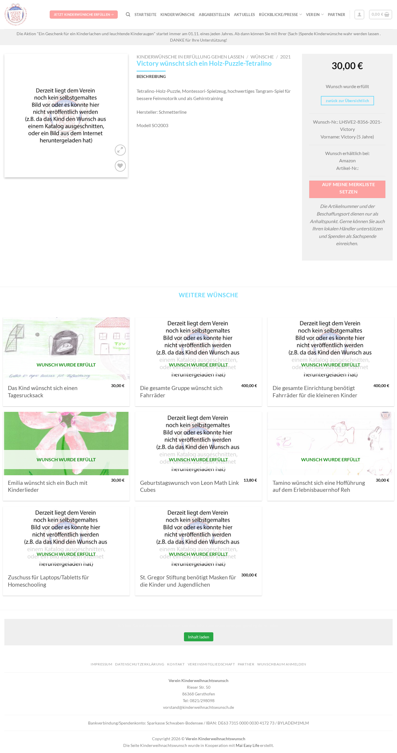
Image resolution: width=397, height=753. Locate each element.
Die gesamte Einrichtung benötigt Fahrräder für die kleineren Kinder (315, 391)
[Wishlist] (120, 166)
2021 (285, 56)
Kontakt (176, 664)
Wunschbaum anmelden (281, 664)
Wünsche (262, 56)
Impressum (101, 664)
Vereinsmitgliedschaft (211, 664)
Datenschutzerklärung (139, 664)
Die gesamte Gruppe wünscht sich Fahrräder (181, 391)
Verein (313, 14)
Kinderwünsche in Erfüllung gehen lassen (190, 56)
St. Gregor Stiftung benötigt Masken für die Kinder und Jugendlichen (188, 581)
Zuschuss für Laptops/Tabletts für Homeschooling (48, 581)
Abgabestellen (214, 14)
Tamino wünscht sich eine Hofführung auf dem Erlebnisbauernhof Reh (319, 486)
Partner (337, 14)
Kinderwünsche (177, 14)
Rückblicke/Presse (278, 14)
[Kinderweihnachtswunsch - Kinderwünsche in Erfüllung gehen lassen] (22, 14)
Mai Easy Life (247, 745)
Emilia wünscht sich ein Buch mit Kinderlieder (47, 486)
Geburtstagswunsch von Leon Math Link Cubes (189, 486)
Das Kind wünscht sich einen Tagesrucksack (43, 391)
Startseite (146, 14)
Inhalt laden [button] (198, 636)
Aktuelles (244, 14)
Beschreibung (151, 76)
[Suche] (128, 14)
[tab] (151, 76)
